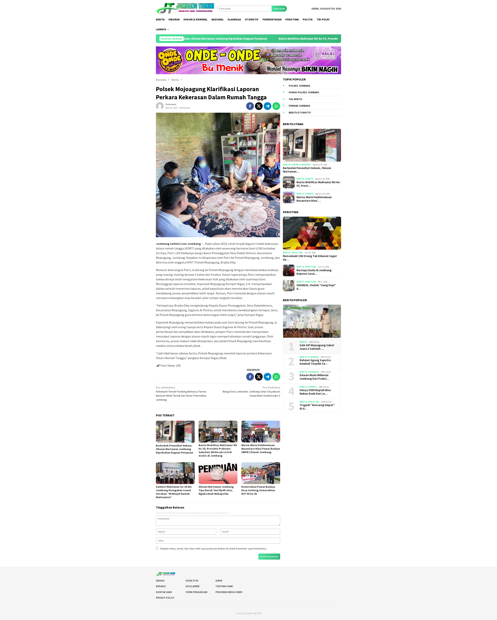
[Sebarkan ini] (250, 106)
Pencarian (279, 8)
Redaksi (161, 586)
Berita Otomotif (300, 112)
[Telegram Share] (267, 106)
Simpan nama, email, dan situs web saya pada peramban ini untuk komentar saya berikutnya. (213, 548)
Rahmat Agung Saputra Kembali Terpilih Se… (315, 362)
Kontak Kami (164, 592)
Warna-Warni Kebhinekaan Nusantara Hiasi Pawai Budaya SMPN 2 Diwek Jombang (260, 448)
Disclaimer (193, 586)
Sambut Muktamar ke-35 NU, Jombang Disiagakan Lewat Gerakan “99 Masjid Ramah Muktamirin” (174, 492)
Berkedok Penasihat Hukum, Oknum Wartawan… (307, 169)
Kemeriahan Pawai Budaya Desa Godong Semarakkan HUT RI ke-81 (258, 490)
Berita (286, 164)
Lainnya (309, 179)
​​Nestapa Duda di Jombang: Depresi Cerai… (314, 272)
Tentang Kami (224, 586)
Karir (218, 580)
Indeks (160, 580)
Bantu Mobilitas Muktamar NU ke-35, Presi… (318, 184)
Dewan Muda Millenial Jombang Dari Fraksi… (314, 377)
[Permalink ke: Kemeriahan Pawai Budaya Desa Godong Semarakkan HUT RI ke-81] (260, 473)
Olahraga (313, 357)
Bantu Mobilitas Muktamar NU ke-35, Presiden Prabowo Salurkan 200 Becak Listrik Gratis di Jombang (306, 38)
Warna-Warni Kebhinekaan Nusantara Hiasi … (314, 198)
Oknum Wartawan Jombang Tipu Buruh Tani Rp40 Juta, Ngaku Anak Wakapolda (216, 490)
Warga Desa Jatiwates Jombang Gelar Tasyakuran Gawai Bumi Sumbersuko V (251, 391)
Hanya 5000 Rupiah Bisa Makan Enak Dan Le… (315, 392)
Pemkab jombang (299, 105)
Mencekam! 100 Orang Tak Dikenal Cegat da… (310, 257)
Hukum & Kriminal (301, 164)
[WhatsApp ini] (276, 106)
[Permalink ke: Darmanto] (160, 106)
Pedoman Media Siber (228, 592)
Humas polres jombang (304, 92)
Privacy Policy (165, 597)
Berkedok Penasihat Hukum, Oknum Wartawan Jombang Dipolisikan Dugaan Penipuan (174, 449)
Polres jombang (299, 85)
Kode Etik (192, 580)
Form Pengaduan (196, 592)
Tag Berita (295, 99)
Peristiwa (296, 252)
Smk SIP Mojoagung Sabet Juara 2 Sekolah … (317, 347)
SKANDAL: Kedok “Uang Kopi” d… (316, 286)
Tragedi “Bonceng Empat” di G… (317, 407)
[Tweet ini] (259, 106)
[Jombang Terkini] (186, 8)
